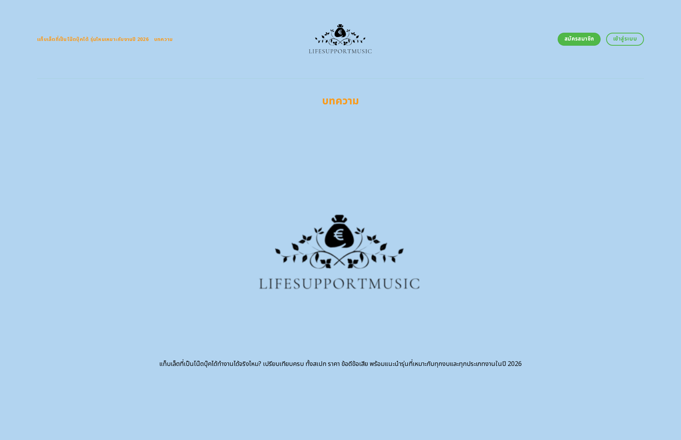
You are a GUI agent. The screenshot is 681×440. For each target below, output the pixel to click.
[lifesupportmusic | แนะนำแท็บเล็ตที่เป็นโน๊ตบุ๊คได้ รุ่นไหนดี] (340, 39)
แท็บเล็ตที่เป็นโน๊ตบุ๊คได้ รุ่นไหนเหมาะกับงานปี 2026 (93, 39)
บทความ (163, 39)
